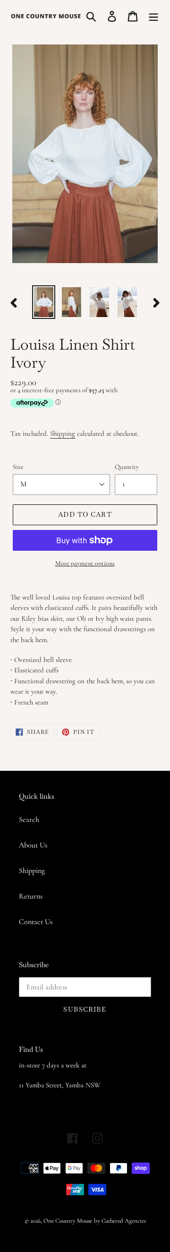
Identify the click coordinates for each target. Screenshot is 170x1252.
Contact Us (35, 921)
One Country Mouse (67, 1221)
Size (18, 467)
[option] (44, 302)
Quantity (127, 467)
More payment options (85, 563)
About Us (33, 845)
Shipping (62, 433)
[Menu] (153, 15)
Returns (30, 896)
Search (29, 819)
